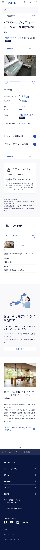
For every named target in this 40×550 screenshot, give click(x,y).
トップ (3, 452)
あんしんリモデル (9, 462)
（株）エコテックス (14, 38)
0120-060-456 (21, 245)
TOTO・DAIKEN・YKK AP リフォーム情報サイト (12, 501)
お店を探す (20, 349)
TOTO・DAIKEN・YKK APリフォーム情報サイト (18, 429)
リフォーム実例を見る (24, 452)
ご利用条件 (7, 530)
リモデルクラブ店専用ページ (13, 508)
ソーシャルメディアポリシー (11, 539)
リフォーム (12, 452)
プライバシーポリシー (10, 534)
